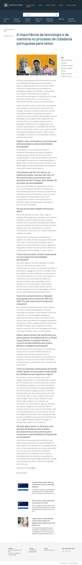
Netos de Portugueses (66, 68)
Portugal (63, 71)
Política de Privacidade (63, 563)
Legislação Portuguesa (67, 65)
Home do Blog (6, 20)
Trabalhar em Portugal (66, 73)
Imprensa (61, 19)
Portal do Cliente (71, 5)
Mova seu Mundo (30, 5)
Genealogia (64, 63)
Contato (28, 6)
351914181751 (32, 552)
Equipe (40, 5)
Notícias (61, 5)
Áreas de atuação (50, 5)
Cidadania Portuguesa (66, 60)
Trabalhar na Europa (66, 76)
